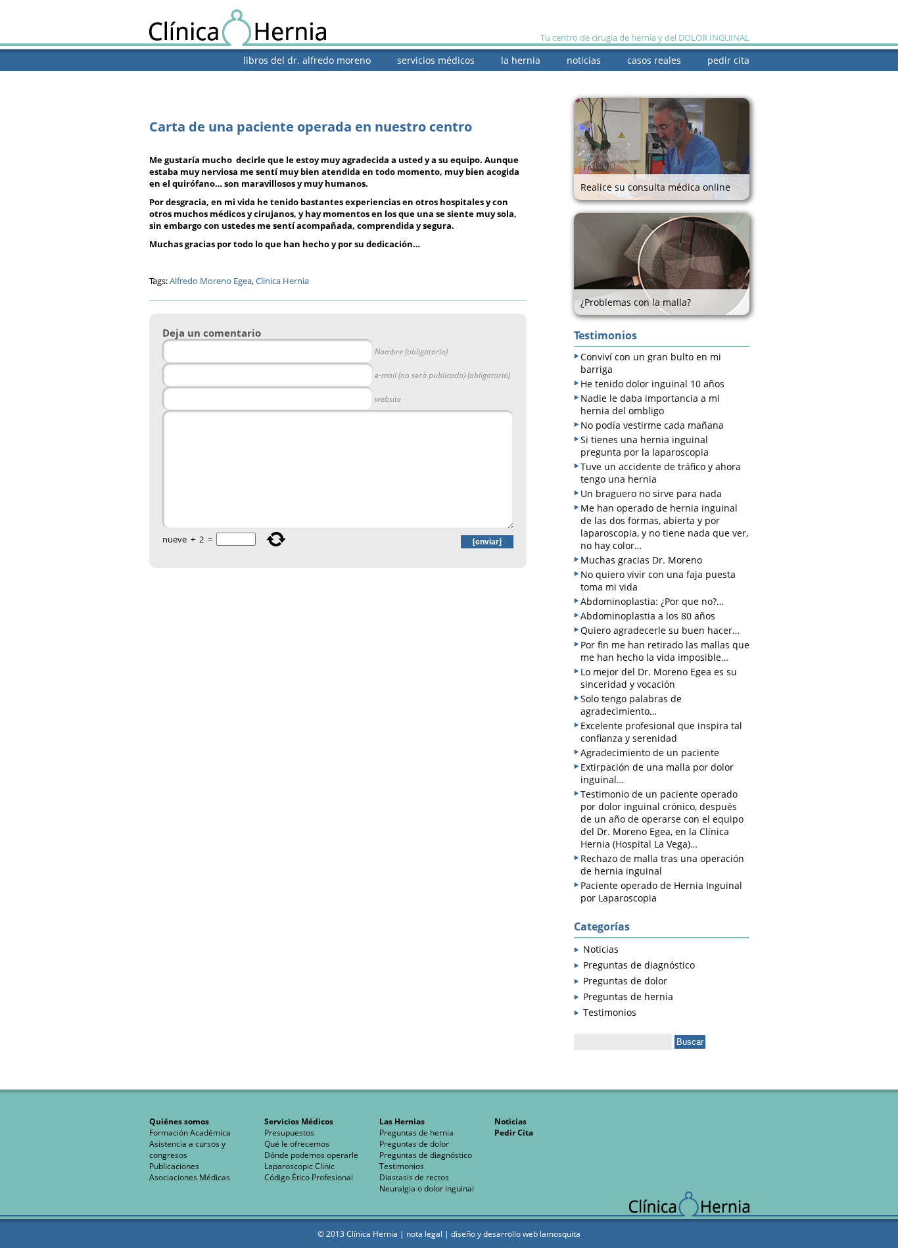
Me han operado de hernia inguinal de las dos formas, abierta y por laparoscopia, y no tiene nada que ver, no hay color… (664, 527)
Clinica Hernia (282, 281)
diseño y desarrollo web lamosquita (515, 1233)
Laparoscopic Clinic (299, 1166)
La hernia (520, 60)
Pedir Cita (513, 1132)
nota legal (424, 1233)
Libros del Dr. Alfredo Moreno (307, 60)
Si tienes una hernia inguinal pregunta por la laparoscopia (644, 445)
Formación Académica (190, 1132)
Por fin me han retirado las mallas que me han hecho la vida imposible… (664, 650)
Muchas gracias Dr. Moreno (641, 560)
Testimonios (609, 1012)
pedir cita (728, 60)
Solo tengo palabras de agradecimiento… (631, 704)
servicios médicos (436, 60)
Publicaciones (174, 1166)
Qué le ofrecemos (296, 1143)
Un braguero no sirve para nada (651, 493)
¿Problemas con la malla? (635, 302)
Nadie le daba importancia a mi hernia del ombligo (650, 404)
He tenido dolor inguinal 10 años (652, 383)
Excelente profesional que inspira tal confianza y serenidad (661, 731)
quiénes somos (716, 79)
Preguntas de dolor (625, 980)
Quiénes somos (179, 1121)
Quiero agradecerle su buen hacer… (660, 630)
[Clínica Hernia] (237, 42)
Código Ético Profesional (308, 1177)
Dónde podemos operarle (311, 1155)
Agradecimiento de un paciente (649, 752)
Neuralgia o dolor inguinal (426, 1188)
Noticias (601, 949)
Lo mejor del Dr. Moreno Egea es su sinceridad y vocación (658, 677)
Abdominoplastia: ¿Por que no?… (652, 601)
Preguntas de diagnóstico (639, 965)
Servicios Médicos (298, 1121)
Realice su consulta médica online (655, 187)
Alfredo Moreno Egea (211, 281)
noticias (584, 60)
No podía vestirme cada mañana (652, 425)
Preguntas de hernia (628, 996)
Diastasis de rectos (414, 1177)
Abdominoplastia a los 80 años (647, 616)
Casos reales (654, 60)
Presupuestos (289, 1132)
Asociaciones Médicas (189, 1177)
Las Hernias (402, 1121)
